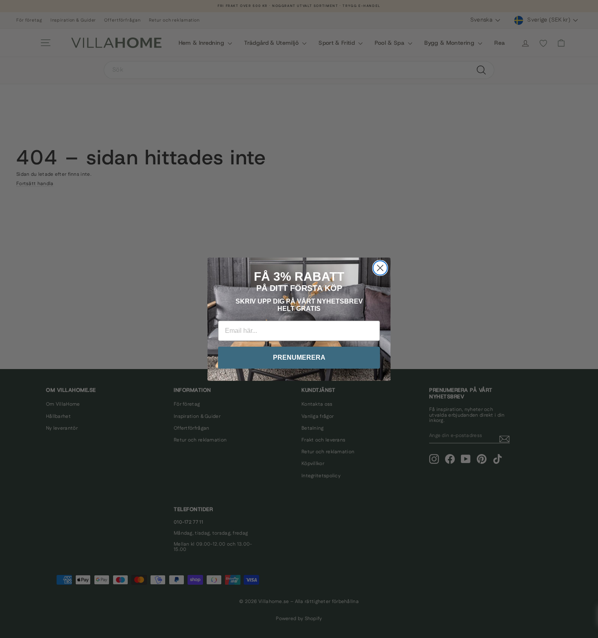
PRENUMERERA (299, 357)
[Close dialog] (380, 268)
